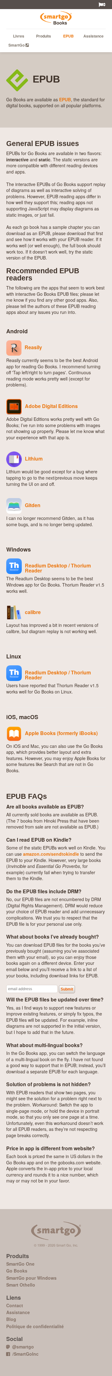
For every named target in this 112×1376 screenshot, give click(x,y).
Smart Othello (20, 1285)
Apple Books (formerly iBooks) (61, 732)
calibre (33, 611)
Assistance (93, 36)
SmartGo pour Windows (31, 1278)
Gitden (32, 505)
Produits (43, 36)
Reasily (33, 347)
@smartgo (22, 1346)
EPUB (68, 36)
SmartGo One (20, 1264)
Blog (11, 1319)
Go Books (56, 17)
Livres (18, 36)
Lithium (34, 458)
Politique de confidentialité (35, 1326)
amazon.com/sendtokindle (51, 854)
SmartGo (17, 45)
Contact (14, 1305)
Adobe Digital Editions (51, 405)
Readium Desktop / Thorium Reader (58, 567)
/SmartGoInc (24, 1354)
